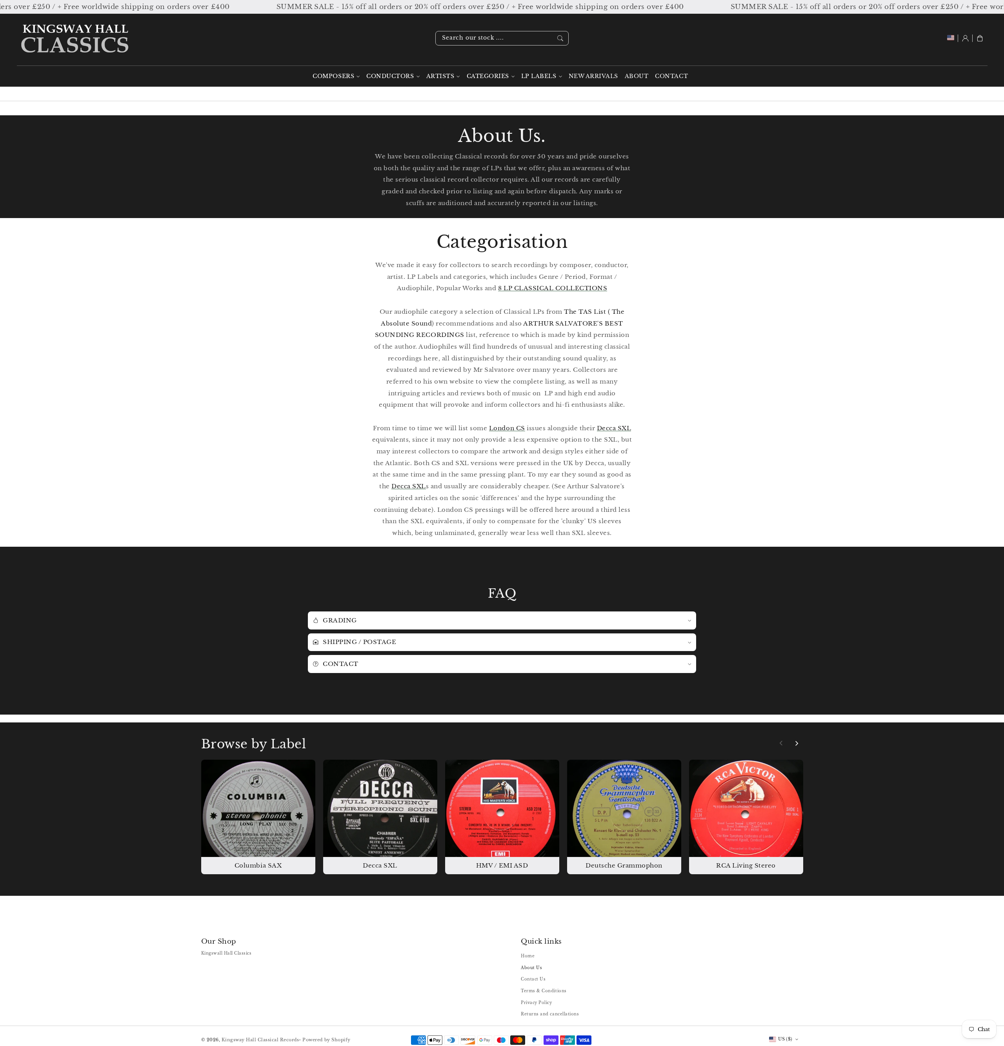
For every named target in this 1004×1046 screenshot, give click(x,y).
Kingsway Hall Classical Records (260, 1039)
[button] (980, 38)
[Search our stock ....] (560, 38)
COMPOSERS (333, 76)
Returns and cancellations (550, 1014)
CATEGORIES (488, 76)
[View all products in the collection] (258, 817)
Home (528, 956)
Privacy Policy (536, 1002)
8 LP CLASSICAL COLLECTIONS (552, 288)
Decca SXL (614, 428)
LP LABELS (539, 76)
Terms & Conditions (543, 990)
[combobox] (502, 38)
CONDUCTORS (390, 76)
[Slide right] (796, 743)
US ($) (785, 1039)
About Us (531, 967)
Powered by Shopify (326, 1039)
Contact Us (533, 979)
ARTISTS (440, 76)
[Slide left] (781, 743)
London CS (507, 428)
